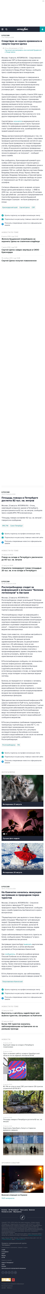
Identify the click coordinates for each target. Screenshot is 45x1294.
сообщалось (10, 954)
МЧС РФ (5, 526)
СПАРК (3, 1250)
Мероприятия (17, 1212)
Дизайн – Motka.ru (7, 1288)
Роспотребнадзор (8, 745)
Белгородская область (10, 406)
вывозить (28, 944)
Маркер (4, 1255)
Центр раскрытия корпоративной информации (14, 1268)
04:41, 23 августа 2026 (8, 494)
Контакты (4, 1210)
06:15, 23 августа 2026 (9, 889)
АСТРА (3, 1257)
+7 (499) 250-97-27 (20, 1239)
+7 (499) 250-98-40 (6, 1239)
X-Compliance (5, 1251)
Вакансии (32, 1210)
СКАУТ (3, 1253)
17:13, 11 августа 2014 (8, 37)
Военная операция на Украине (26, 272)
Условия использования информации (13, 1284)
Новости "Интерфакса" (8, 1262)
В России (6, 36)
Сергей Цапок (24, 207)
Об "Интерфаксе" (13, 1210)
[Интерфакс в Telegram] (6, 1272)
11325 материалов (8, 1198)
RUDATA (4, 1266)
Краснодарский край (9, 207)
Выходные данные (7, 1286)
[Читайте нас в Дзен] (3, 1272)
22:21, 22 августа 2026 (9, 274)
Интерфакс (22, 29)
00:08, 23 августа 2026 (9, 583)
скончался (18, 121)
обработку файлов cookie (34, 1235)
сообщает (33, 293)
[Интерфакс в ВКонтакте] (9, 1272)
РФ (18, 745)
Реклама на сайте (7, 1212)
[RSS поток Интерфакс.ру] (12, 1272)
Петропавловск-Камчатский (12, 982)
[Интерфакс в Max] (15, 1272)
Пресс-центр (24, 1210)
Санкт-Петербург (16, 526)
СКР (33, 207)
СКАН (3, 1264)
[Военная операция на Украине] (22, 1192)
